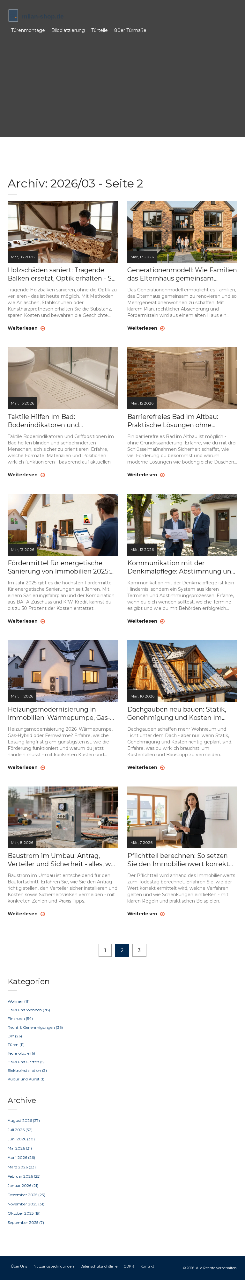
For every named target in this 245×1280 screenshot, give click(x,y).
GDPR (129, 1266)
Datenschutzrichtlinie (98, 1266)
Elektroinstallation (27, 1070)
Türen (16, 1044)
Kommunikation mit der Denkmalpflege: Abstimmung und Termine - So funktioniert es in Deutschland (181, 567)
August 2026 (24, 1120)
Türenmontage (28, 30)
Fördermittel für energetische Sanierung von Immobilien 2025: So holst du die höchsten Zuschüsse (59, 567)
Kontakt (147, 1266)
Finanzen (20, 1018)
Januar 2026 (23, 1185)
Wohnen (19, 1001)
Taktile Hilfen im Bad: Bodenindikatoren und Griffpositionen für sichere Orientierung (49, 421)
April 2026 (21, 1157)
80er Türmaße (130, 30)
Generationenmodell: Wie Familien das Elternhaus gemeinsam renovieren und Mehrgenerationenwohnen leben (182, 274)
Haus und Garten (26, 1061)
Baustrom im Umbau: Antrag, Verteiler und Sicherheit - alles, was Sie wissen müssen (63, 860)
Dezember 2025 (26, 1194)
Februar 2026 (24, 1176)
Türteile (99, 30)
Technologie (21, 1053)
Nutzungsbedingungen (53, 1266)
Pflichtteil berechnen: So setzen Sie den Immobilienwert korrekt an (178, 860)
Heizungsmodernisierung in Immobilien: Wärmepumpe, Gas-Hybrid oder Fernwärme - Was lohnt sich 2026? (59, 714)
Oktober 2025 (24, 1213)
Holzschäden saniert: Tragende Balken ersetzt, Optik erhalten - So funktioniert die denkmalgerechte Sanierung (61, 274)
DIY (15, 1036)
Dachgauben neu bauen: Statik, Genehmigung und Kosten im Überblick (176, 714)
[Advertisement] (122, 84)
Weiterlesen (23, 328)
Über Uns (19, 1266)
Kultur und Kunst (26, 1079)
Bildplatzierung (68, 30)
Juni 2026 (21, 1139)
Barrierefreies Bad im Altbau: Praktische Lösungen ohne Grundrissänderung (172, 421)
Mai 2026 (20, 1148)
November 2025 (26, 1204)
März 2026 (22, 1167)
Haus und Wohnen (29, 1009)
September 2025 (26, 1222)
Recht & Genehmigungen (35, 1027)
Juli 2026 (20, 1129)
